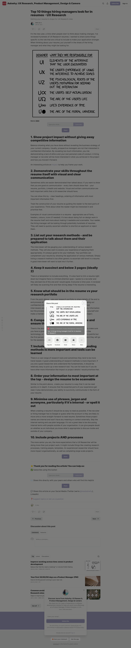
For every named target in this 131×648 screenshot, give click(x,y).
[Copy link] (49, 340)
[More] (82, 340)
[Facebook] (57, 340)
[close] (83, 303)
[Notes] (73, 340)
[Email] (65, 340)
